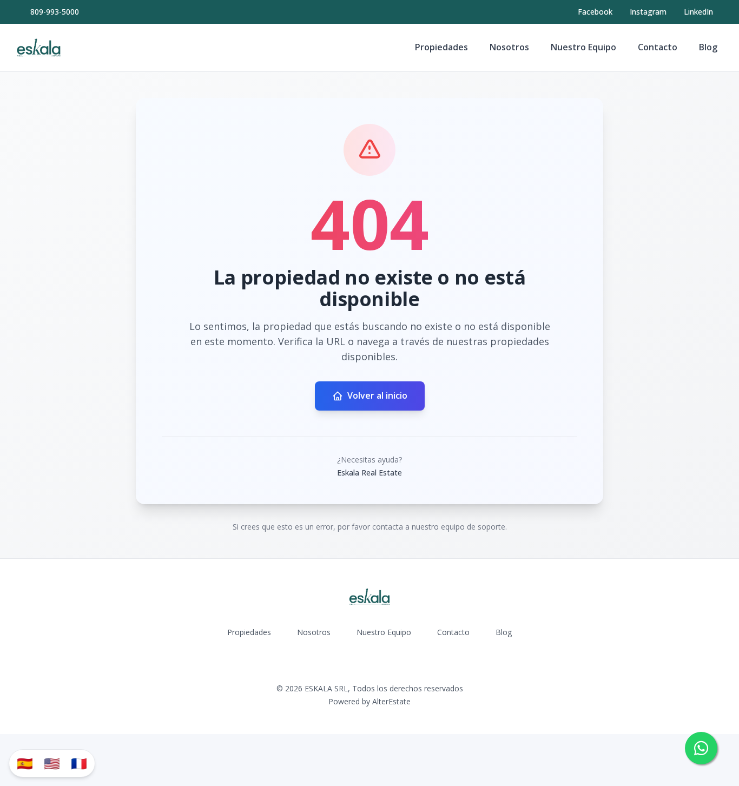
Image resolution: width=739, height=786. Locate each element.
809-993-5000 (54, 11)
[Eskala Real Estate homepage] (38, 48)
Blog (708, 47)
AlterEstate (391, 701)
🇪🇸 (25, 763)
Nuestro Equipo (583, 47)
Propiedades (441, 47)
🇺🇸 (52, 763)
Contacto (657, 47)
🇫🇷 (79, 763)
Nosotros (509, 47)
